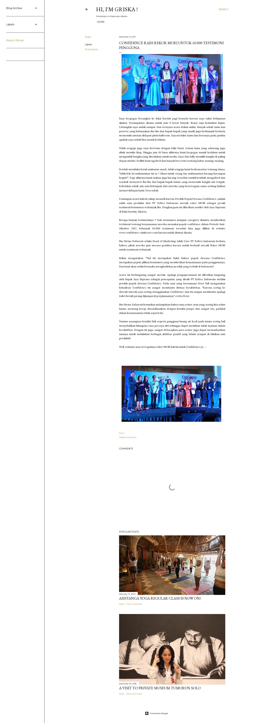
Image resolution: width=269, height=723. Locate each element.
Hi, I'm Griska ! (117, 9)
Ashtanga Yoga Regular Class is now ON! (160, 598)
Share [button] (88, 37)
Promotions (91, 49)
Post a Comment (134, 604)
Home (101, 22)
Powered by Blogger (159, 713)
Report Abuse (15, 40)
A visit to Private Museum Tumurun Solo (160, 688)
